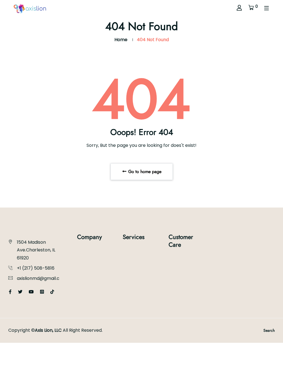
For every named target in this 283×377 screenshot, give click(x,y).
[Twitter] (20, 292)
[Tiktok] (52, 292)
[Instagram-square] (42, 292)
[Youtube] (31, 292)
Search (269, 330)
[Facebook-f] (10, 292)
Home (120, 39)
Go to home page (144, 171)
